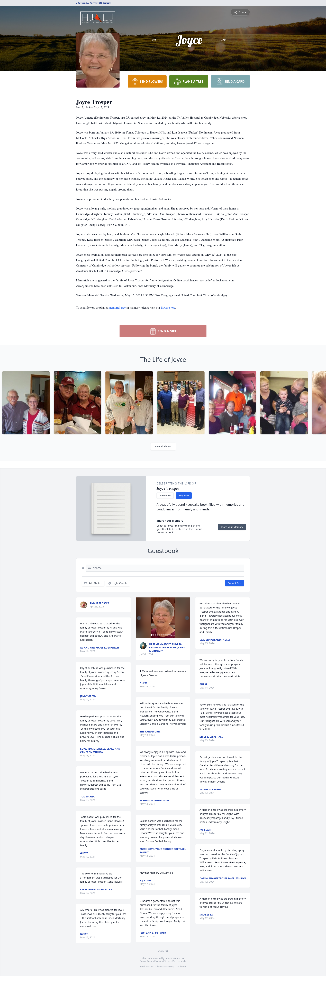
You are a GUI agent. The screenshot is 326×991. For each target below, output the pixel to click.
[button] (163, 617)
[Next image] (187, 618)
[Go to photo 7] (164, 635)
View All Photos (163, 446)
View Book (165, 495)
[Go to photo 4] (157, 635)
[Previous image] (139, 618)
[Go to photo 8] (166, 635)
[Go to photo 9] (168, 635)
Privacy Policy (153, 961)
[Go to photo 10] (170, 635)
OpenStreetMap (166, 966)
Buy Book (184, 495)
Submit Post (234, 583)
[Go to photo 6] (161, 635)
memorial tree (117, 307)
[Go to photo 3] (155, 635)
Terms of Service (172, 961)
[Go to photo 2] (153, 635)
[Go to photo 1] (151, 635)
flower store (168, 307)
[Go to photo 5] (159, 635)
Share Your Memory (232, 527)
